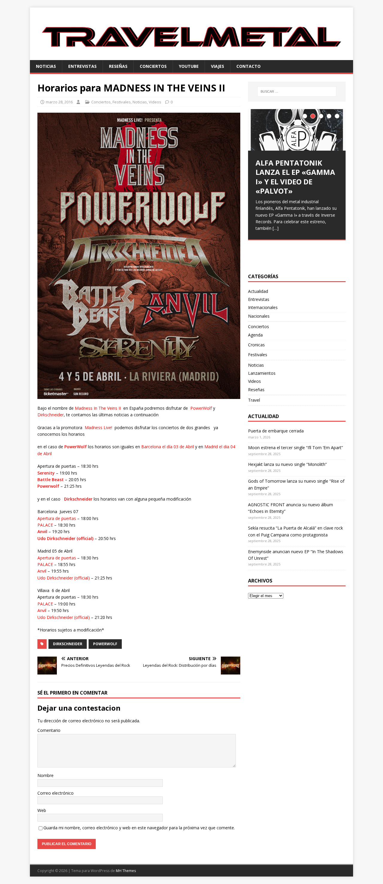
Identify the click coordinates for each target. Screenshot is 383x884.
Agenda (255, 335)
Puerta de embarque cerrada (276, 431)
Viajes (217, 66)
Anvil (42, 531)
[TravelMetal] (191, 56)
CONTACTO (248, 66)
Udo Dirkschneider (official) (65, 538)
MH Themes (126, 870)
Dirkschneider (78, 499)
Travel (254, 400)
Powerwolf (48, 486)
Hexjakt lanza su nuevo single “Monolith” (287, 464)
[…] (276, 228)
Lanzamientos (262, 373)
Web (41, 810)
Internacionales (263, 307)
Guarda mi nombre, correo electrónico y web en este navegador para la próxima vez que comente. (139, 828)
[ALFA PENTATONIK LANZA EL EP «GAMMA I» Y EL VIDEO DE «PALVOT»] (297, 130)
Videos (155, 102)
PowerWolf (75, 446)
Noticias (46, 66)
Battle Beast (50, 479)
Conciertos (153, 66)
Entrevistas (82, 66)
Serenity (46, 473)
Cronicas (256, 345)
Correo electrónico (55, 793)
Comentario (48, 730)
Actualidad (258, 291)
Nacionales (259, 316)
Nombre (45, 775)
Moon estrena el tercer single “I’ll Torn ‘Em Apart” (295, 447)
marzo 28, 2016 (59, 102)
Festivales (122, 102)
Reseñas (118, 66)
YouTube (189, 66)
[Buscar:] (297, 91)
